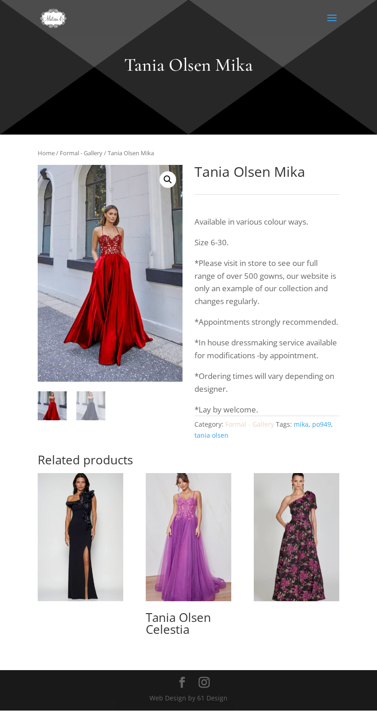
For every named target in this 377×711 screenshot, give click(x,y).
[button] (168, 179)
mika (301, 424)
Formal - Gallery (81, 153)
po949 (321, 424)
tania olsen (211, 435)
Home (46, 153)
